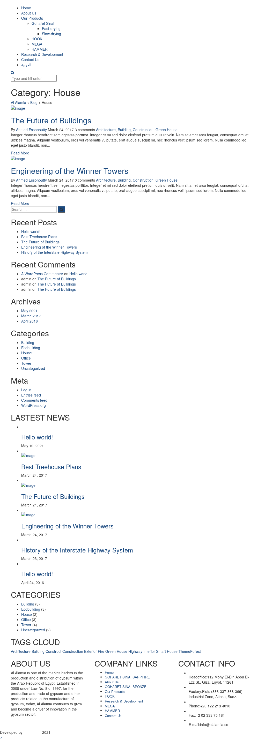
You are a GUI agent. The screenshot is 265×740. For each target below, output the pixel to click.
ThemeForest (190, 651)
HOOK (37, 38)
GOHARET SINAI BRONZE (125, 686)
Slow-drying (51, 33)
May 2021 (29, 310)
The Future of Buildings (51, 120)
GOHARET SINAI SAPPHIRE (127, 677)
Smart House (167, 651)
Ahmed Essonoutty (31, 129)
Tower (26, 363)
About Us (28, 13)
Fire (101, 651)
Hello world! (30, 231)
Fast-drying (51, 28)
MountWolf (32, 732)
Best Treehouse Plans (39, 236)
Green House (167, 129)
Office (26, 358)
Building (124, 129)
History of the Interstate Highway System (54, 252)
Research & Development (42, 54)
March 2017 (31, 315)
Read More (20, 152)
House (26, 352)
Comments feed (34, 400)
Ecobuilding (30, 347)
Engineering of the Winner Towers (69, 170)
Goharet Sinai (43, 23)
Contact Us (30, 59)
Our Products (32, 18)
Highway (135, 651)
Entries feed (31, 395)
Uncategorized (33, 368)
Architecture (106, 129)
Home (26, 7)
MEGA (37, 44)
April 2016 (29, 321)
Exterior (90, 651)
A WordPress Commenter (42, 273)
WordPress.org (33, 405)
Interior (149, 651)
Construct (53, 651)
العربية (26, 64)
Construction (143, 129)
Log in (26, 389)
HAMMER (40, 49)
